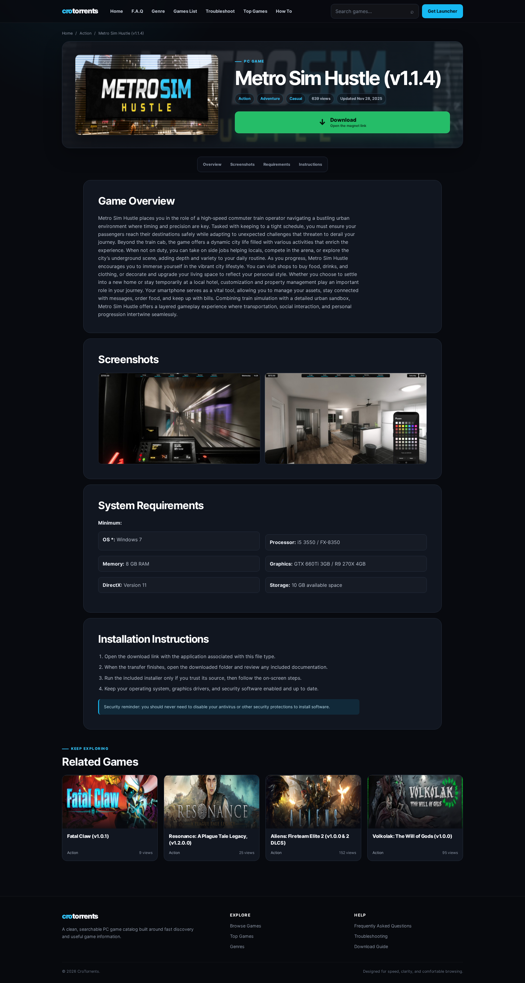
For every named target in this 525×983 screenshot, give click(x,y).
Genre (158, 11)
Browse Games (245, 925)
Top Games (255, 11)
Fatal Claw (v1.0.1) (88, 836)
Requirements (276, 164)
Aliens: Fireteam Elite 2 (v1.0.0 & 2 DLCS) (310, 839)
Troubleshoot (220, 11)
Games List (185, 11)
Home (116, 11)
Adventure (270, 98)
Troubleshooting (371, 936)
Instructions (310, 164)
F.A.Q (137, 11)
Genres (237, 946)
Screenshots (242, 164)
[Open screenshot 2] (346, 418)
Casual (296, 98)
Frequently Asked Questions (383, 925)
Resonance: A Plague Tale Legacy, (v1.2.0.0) (208, 839)
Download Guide (371, 946)
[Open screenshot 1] (179, 418)
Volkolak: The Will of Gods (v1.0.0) (412, 836)
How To (284, 11)
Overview (212, 164)
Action (85, 33)
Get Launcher (442, 11)
